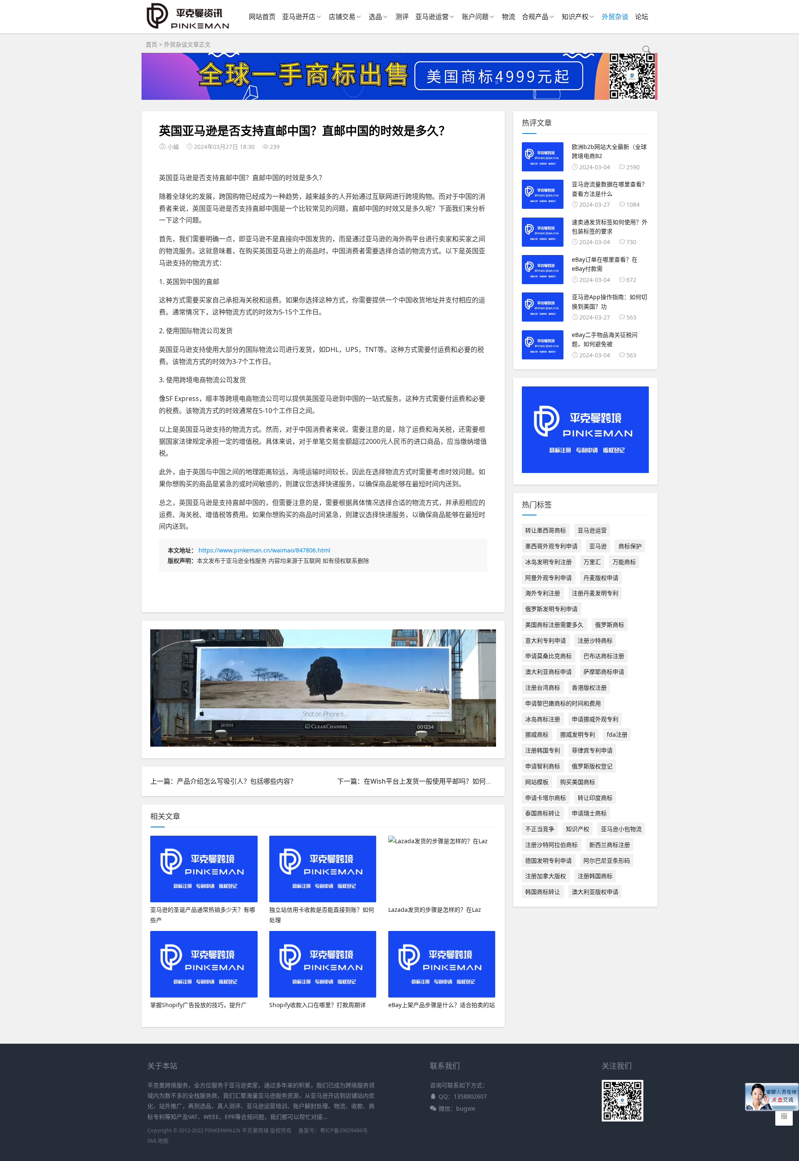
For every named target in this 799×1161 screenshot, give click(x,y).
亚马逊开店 (298, 16)
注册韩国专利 (542, 750)
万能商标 (624, 562)
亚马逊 (598, 546)
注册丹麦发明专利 (595, 593)
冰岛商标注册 (542, 719)
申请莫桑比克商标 (548, 656)
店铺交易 (342, 16)
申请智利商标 (542, 766)
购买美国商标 (577, 782)
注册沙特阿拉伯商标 (551, 845)
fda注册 (617, 734)
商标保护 (630, 546)
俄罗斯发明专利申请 (551, 609)
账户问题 (475, 16)
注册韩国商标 (595, 876)
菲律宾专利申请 (592, 750)
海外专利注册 (542, 593)
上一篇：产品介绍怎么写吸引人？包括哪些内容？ (223, 781)
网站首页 (262, 16)
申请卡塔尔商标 (545, 798)
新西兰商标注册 (609, 845)
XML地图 (158, 1140)
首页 (151, 44)
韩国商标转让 (542, 892)
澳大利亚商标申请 (548, 672)
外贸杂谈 (615, 16)
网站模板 (536, 782)
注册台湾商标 (542, 687)
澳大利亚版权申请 (595, 892)
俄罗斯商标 (609, 625)
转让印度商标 (595, 798)
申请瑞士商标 (589, 813)
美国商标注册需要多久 (554, 625)
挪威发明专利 (577, 734)
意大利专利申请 (545, 640)
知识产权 (575, 16)
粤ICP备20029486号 (344, 1130)
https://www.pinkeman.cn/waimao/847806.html (264, 550)
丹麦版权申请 (600, 578)
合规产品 (535, 16)
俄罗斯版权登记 (592, 766)
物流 (508, 16)
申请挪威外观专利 (595, 719)
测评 (402, 16)
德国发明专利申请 (548, 860)
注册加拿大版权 (545, 876)
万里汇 (592, 562)
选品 (375, 16)
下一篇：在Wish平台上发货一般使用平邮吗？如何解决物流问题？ (434, 781)
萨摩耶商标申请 (603, 672)
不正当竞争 (539, 829)
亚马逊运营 (432, 16)
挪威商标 (536, 734)
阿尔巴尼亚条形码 (606, 860)
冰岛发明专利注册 (548, 562)
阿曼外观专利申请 (548, 578)
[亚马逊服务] (188, 29)
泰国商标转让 (542, 813)
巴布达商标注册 (603, 656)
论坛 (641, 16)
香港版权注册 (589, 687)
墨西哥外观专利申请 (551, 546)
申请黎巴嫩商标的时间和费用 (563, 703)
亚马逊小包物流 (621, 829)
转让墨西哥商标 (545, 530)
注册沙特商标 (595, 640)
